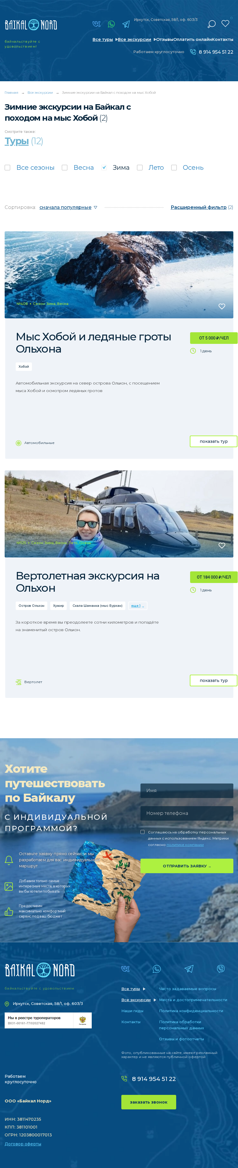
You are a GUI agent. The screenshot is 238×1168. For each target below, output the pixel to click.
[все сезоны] (30, 167)
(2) (202, 207)
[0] (225, 23)
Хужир (58, 606)
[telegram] (126, 24)
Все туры (103, 39)
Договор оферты (23, 1144)
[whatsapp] (111, 24)
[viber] (221, 969)
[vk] (96, 24)
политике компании (185, 844)
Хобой (24, 366)
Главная (11, 92)
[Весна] (78, 167)
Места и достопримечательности (193, 999)
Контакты (222, 39)
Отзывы (164, 39)
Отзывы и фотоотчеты (181, 1039)
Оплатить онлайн (192, 39)
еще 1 (135, 606)
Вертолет (33, 682)
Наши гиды (132, 1010)
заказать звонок (148, 1102)
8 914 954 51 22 (216, 52)
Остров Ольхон (31, 606)
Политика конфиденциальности (191, 1010)
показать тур (214, 441)
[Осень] (187, 167)
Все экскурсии (134, 39)
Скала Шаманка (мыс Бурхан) (97, 606)
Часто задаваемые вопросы (187, 988)
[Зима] (115, 167)
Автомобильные (39, 443)
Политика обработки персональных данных (181, 1024)
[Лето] (150, 167)
